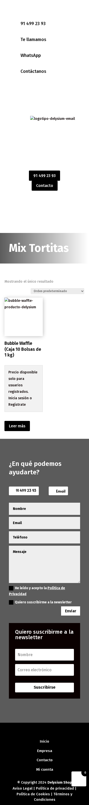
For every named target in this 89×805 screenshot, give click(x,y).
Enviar (70, 611)
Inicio (44, 741)
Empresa (44, 751)
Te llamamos (33, 39)
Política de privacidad (55, 788)
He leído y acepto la (37, 591)
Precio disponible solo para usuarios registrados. (22, 382)
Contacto (44, 185)
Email (61, 490)
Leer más (17, 426)
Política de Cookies (34, 794)
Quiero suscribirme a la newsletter (43, 602)
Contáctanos (33, 71)
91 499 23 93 (33, 23)
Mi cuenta (44, 769)
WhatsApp (31, 55)
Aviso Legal (22, 788)
